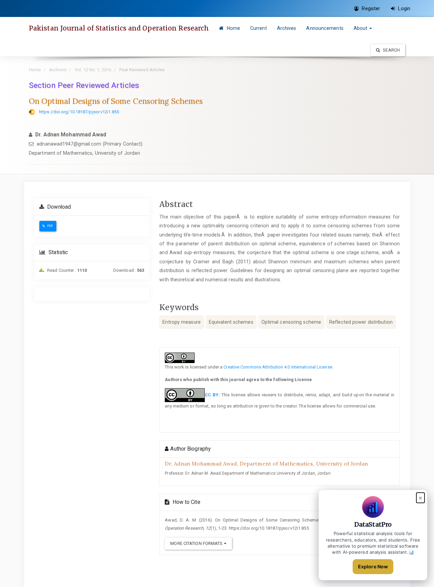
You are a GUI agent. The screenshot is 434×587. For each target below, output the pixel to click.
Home (232, 28)
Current (258, 28)
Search (391, 50)
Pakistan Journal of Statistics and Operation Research (119, 28)
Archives (286, 28)
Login (403, 8)
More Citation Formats (196, 543)
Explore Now (373, 566)
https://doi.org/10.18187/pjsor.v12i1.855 (79, 111)
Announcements (324, 28)
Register (370, 8)
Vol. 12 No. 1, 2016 (93, 69)
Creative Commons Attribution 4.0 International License (277, 367)
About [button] (361, 28)
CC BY (211, 394)
